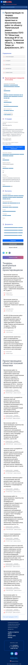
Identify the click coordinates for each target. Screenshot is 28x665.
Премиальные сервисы (13, 627)
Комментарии (8, 72)
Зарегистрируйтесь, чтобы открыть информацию (14, 147)
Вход (4, 4)
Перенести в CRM (13, 257)
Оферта (10, 633)
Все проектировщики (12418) (10, 617)
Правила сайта (12, 635)
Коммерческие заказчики (13, 622)
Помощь (10, 637)
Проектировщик (9, 56)
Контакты (7, 64)
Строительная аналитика (13, 625)
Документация (13, 244)
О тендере (7, 60)
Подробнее (13, 240)
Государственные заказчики (14, 624)
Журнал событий (13, 247)
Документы (8, 68)
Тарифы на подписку (13, 632)
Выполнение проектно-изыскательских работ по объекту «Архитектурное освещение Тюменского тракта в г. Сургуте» (14, 303)
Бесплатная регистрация (11, 4)
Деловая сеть (11, 629)
